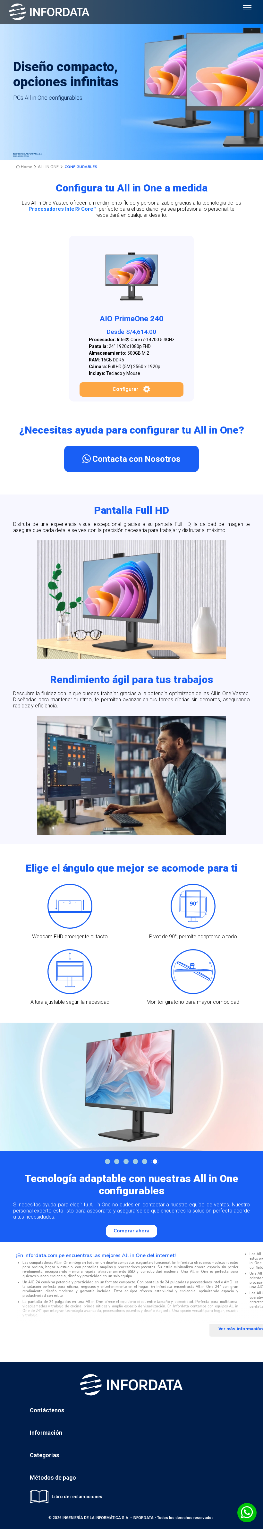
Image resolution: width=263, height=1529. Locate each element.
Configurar (125, 389)
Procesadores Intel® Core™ (63, 209)
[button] (107, 1161)
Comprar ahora (131, 1230)
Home (26, 166)
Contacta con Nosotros (136, 459)
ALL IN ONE (48, 166)
